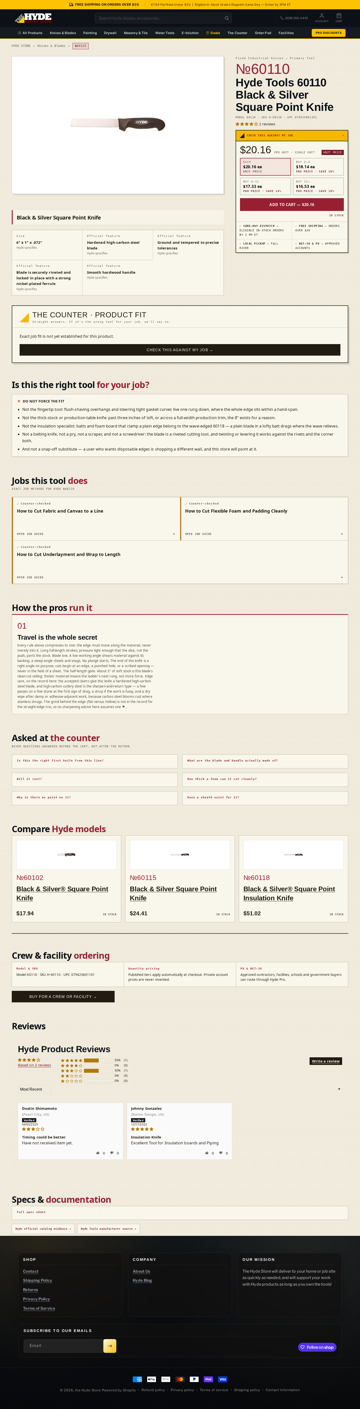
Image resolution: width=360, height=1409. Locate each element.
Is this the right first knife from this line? (60, 760)
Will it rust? (29, 779)
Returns (30, 1289)
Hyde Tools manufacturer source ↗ (108, 1228)
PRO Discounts (329, 33)
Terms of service (214, 1390)
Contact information (283, 1390)
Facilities (286, 33)
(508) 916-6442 (296, 18)
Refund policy (153, 1390)
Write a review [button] (326, 1061)
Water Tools (165, 33)
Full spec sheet (31, 1212)
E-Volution (190, 33)
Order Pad (263, 33)
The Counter (238, 33)
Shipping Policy (37, 1280)
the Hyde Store (88, 1390)
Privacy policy (182, 1390)
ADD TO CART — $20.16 (291, 204)
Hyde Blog (142, 1280)
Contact (30, 1271)
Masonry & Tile (136, 33)
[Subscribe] (109, 1346)
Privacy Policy (36, 1299)
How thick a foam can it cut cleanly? (222, 779)
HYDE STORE (21, 46)
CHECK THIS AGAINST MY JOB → (180, 350)
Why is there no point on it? (44, 797)
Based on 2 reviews (34, 1064)
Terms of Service (39, 1308)
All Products (33, 33)
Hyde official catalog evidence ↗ (43, 1228)
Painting (90, 33)
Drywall (110, 33)
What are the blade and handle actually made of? (232, 760)
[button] (247, 123)
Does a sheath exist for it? (213, 797)
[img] (70, 1129)
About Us (141, 1271)
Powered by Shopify (119, 1390)
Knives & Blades (63, 33)
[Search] (227, 18)
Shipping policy (247, 1390)
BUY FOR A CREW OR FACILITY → (63, 997)
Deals (215, 33)
